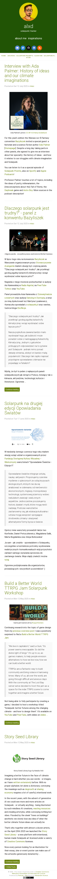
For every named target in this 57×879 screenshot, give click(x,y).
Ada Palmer (44, 145)
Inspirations (35, 38)
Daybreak (9, 190)
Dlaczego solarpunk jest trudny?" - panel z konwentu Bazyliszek (27, 213)
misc (32, 86)
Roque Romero (37, 623)
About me (21, 38)
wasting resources (41, 808)
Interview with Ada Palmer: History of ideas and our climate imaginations (27, 73)
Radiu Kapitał (27, 285)
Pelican (21, 875)
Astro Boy (28, 190)
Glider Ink (38, 56)
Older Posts (11, 867)
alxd (28, 26)
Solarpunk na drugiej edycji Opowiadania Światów (23, 408)
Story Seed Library (21, 736)
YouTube (21, 289)
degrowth (29, 789)
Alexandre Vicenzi (41, 875)
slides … (44, 715)
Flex (26, 875)
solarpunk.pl (49, 56)
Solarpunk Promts (13, 171)
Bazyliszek (20, 141)
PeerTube (21, 715)
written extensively (22, 782)
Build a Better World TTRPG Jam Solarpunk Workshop (26, 588)
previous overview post (23, 631)
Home (3, 56)
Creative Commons (16, 841)
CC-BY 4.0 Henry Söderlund (36, 133)
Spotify (32, 171)
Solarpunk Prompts (24, 56)
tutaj (7, 560)
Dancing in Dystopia (36, 298)
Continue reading (12, 390)
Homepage (10, 148)
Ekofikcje (21, 308)
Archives (11, 56)
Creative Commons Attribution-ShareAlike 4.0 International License (30, 872)
